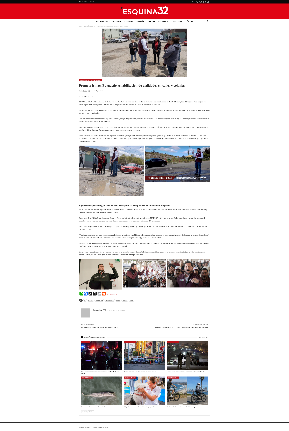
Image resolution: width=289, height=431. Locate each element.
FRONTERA (151, 21)
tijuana (131, 300)
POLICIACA (116, 21)
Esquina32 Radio (88, 2)
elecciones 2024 (99, 300)
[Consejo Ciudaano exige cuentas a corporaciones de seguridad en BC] (187, 355)
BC (85, 300)
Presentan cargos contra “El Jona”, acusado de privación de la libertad (181, 327)
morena (118, 300)
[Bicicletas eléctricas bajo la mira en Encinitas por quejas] (187, 391)
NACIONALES (178, 21)
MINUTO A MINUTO (96, 80)
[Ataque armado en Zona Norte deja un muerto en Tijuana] (144, 355)
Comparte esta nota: (112, 294)
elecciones (90, 300)
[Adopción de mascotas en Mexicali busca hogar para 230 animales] (144, 391)
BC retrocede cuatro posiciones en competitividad (99, 327)
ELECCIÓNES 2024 (84, 80)
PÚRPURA (189, 21)
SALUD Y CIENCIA (164, 21)
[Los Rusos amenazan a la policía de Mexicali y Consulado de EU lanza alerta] (101, 355)
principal (125, 300)
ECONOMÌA (139, 21)
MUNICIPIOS (128, 21)
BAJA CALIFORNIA (103, 21)
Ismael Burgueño (109, 300)
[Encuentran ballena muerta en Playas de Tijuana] (101, 391)
